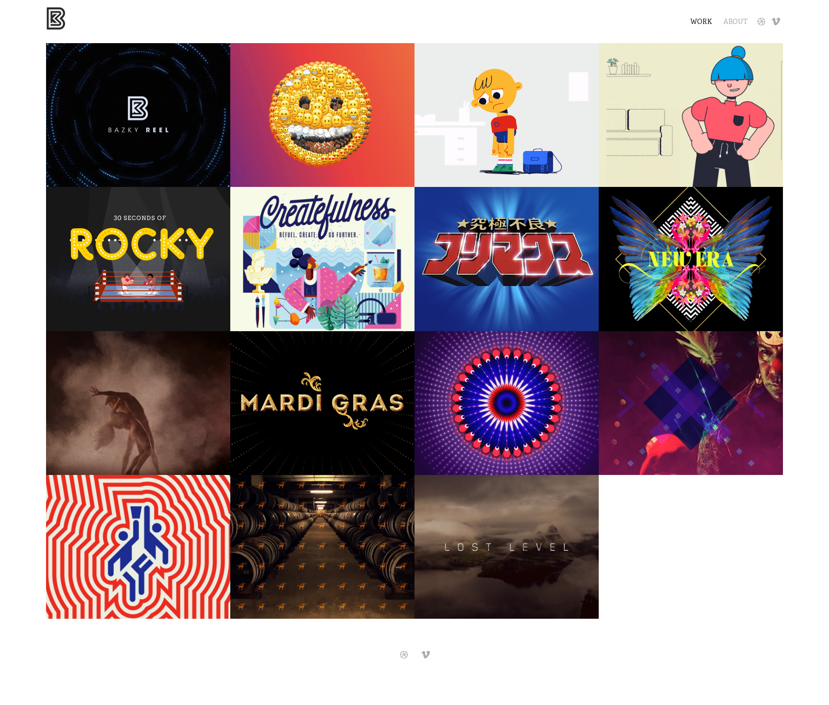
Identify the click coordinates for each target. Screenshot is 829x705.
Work (701, 21)
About (735, 21)
